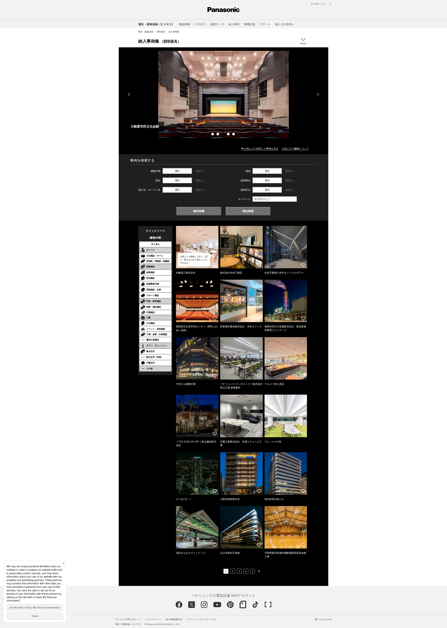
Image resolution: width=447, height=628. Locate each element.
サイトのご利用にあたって (127, 619)
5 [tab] (234, 134)
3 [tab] (223, 134)
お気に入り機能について (295, 148)
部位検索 (248, 211)
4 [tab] (228, 134)
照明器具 (161, 31)
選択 (177, 171)
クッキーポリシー (153, 619)
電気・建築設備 (145, 31)
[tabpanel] (223, 94)
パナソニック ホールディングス (202, 619)
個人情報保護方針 (174, 619)
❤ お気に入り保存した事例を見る (259, 148)
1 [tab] (213, 134)
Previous (128, 94)
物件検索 (198, 211)
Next (318, 94)
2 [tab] (218, 134)
